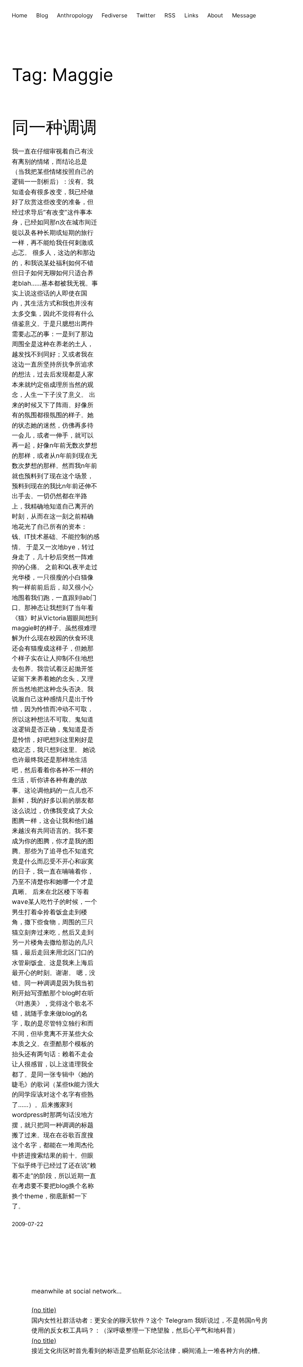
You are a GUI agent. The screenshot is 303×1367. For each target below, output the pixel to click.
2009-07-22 (27, 1224)
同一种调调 (54, 127)
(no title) (43, 1310)
